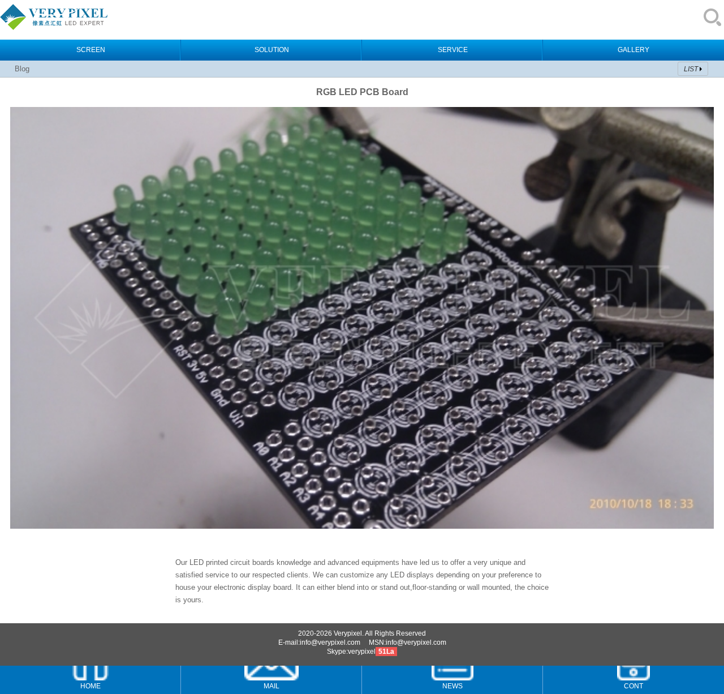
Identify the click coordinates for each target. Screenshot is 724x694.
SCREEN (90, 50)
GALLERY (633, 50)
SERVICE (453, 50)
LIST (691, 69)
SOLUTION (272, 50)
